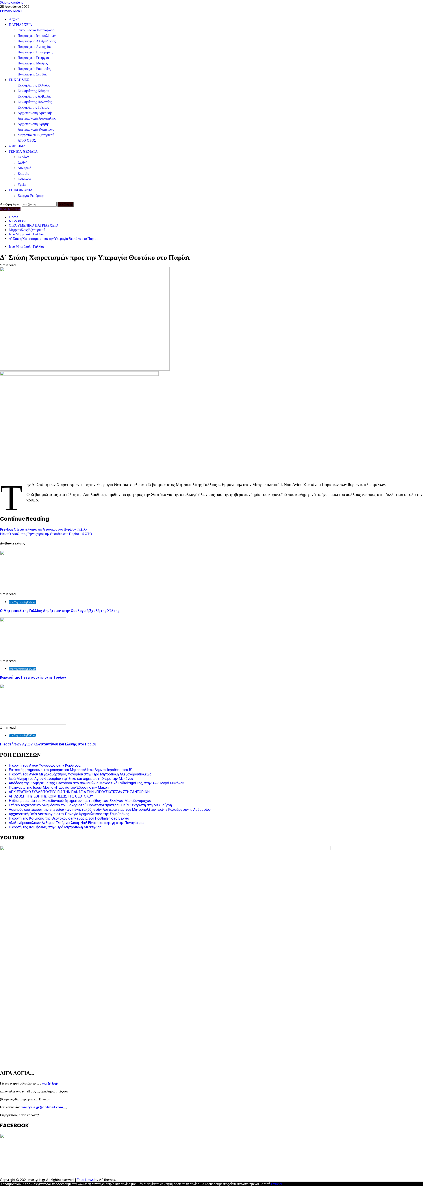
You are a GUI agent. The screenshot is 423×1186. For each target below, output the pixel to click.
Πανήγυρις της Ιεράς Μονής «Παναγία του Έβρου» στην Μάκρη (59, 787)
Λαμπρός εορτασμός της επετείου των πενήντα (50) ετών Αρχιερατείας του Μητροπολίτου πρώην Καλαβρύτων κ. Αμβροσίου (110, 809)
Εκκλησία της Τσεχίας (33, 107)
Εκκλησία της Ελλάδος (34, 85)
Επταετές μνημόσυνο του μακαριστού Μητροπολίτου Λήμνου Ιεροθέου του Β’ (70, 770)
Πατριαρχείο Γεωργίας (33, 57)
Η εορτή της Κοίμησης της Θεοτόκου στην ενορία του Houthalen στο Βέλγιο (69, 818)
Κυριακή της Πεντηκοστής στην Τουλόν (33, 677)
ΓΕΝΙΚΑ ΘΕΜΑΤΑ (23, 151)
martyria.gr (49, 1083)
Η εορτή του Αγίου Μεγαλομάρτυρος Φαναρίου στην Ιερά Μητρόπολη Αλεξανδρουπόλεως (80, 774)
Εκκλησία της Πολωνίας (35, 101)
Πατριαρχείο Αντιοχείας (34, 46)
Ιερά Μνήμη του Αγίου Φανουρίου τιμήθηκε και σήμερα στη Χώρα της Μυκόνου (71, 779)
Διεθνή (22, 162)
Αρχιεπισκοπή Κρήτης (33, 123)
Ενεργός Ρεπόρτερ (31, 195)
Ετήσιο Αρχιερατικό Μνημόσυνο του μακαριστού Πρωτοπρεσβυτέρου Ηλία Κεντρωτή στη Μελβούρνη (90, 805)
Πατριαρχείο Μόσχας (33, 63)
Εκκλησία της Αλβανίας (34, 96)
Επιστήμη (24, 173)
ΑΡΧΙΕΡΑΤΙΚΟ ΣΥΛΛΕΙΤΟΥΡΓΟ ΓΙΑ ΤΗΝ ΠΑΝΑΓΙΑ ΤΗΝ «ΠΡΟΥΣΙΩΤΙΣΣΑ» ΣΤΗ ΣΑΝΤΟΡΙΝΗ (79, 792)
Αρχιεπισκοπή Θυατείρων (36, 129)
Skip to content (11, 2)
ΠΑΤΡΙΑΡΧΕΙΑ (20, 24)
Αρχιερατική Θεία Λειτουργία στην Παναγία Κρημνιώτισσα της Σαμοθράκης (69, 814)
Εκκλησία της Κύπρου (33, 90)
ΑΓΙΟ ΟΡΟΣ (27, 140)
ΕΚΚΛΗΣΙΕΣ (19, 79)
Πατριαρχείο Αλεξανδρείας (37, 41)
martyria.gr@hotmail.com (42, 1107)
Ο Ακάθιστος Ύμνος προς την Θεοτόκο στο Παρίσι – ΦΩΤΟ (46, 533)
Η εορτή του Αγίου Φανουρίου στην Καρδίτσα (44, 765)
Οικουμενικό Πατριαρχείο (36, 30)
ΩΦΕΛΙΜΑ (17, 145)
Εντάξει (276, 1184)
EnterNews (85, 1179)
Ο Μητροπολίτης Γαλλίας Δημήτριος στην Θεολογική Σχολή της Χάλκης (59, 611)
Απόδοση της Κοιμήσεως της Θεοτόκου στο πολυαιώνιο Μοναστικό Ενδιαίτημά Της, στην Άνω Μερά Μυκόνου (96, 783)
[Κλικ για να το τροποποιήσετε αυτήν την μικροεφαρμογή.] (65, 1108)
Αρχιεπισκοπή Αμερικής (35, 112)
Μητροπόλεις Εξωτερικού (36, 134)
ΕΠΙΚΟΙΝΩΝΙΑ (21, 190)
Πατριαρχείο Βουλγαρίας (35, 52)
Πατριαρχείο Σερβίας (32, 74)
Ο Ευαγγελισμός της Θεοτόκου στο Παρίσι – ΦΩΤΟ (43, 529)
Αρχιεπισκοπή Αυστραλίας (37, 118)
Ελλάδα (23, 157)
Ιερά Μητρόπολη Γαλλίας (26, 246)
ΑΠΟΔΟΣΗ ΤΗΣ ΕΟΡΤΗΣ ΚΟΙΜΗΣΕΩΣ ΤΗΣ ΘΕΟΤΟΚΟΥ (51, 796)
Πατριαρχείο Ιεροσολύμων (37, 35)
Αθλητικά (24, 168)
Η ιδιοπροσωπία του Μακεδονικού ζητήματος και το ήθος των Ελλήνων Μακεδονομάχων (80, 801)
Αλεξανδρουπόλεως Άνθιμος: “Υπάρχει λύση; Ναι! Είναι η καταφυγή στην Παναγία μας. (77, 823)
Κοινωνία (24, 179)
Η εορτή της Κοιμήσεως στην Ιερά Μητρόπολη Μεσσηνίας (55, 827)
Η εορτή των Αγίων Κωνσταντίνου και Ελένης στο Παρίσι (48, 744)
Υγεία (22, 184)
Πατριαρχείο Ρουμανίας (34, 68)
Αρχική (14, 19)
